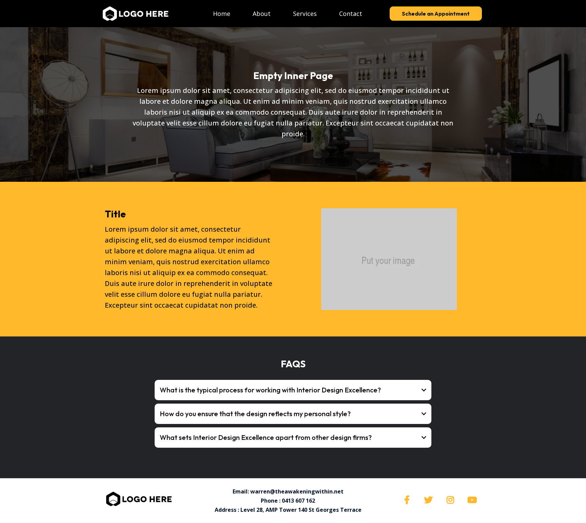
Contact (350, 13)
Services (305, 13)
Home (221, 13)
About (262, 13)
